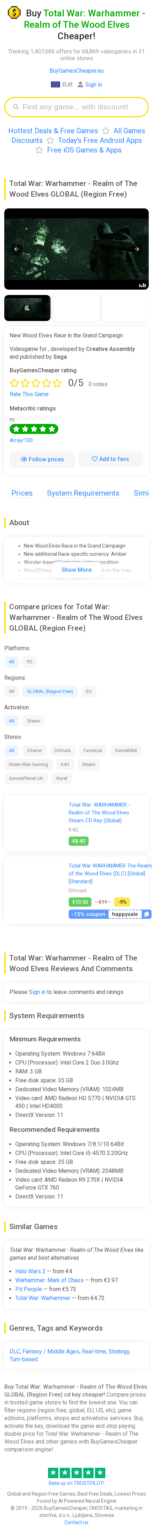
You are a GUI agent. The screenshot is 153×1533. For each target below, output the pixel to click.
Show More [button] (76, 569)
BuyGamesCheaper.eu (76, 70)
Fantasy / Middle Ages (50, 1351)
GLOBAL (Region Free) (50, 691)
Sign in (93, 84)
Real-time (94, 1351)
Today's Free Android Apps (100, 140)
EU (89, 691)
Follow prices (46, 459)
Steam (33, 721)
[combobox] (82, 107)
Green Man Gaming (28, 764)
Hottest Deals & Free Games (53, 130)
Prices (22, 493)
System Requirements (83, 493)
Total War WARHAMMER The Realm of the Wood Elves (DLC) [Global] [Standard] (110, 874)
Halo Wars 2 (30, 1271)
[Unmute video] (76, 249)
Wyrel (61, 778)
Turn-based (24, 1359)
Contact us (76, 1522)
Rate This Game (29, 394)
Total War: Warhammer (42, 1298)
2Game (34, 750)
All (11, 661)
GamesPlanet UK (26, 778)
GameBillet (126, 750)
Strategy (119, 1351)
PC (29, 661)
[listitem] (27, 308)
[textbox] (82, 107)
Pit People (28, 1289)
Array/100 (21, 440)
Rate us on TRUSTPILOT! (76, 1483)
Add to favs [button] (114, 459)
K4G (65, 764)
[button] (16, 249)
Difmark (62, 750)
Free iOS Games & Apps (84, 150)
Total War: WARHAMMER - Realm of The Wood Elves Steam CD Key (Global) (99, 813)
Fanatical (93, 750)
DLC (15, 1351)
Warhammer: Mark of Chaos (49, 1280)
